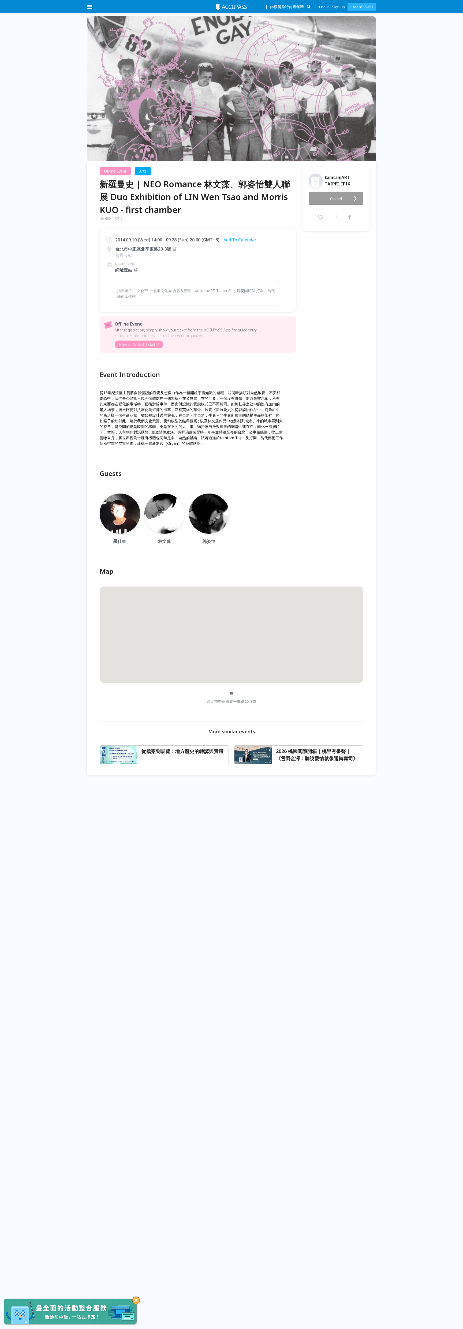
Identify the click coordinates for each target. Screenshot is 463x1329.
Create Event (361, 6)
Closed (336, 198)
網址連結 (123, 270)
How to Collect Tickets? (139, 344)
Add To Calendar (239, 240)
